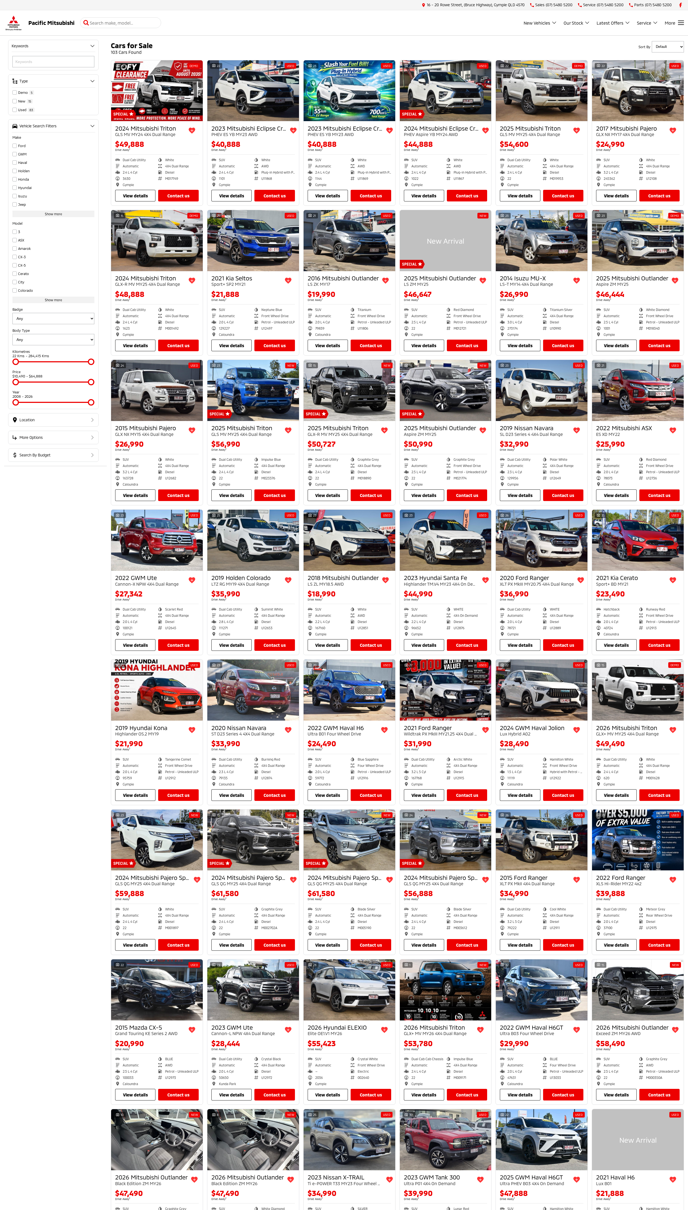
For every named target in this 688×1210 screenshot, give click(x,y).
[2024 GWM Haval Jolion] (541, 690)
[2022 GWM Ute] (157, 540)
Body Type (21, 330)
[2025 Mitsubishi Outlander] (445, 240)
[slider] (15, 362)
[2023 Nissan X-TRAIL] (349, 1139)
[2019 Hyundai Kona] (157, 690)
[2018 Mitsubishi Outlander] (349, 540)
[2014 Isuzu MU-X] (541, 240)
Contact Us (178, 195)
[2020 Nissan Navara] (253, 690)
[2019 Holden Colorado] (253, 540)
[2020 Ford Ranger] (541, 540)
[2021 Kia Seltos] (253, 240)
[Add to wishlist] (192, 131)
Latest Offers (610, 22)
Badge (17, 309)
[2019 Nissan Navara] (541, 390)
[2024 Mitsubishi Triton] (157, 90)
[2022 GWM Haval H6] (349, 690)
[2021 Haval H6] (638, 1139)
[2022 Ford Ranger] (638, 840)
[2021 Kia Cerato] (638, 540)
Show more (53, 214)
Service (644, 22)
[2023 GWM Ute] (253, 989)
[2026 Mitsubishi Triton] (638, 690)
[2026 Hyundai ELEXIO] (349, 989)
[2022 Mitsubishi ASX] (638, 390)
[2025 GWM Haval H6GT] (541, 1139)
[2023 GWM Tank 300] (445, 1139)
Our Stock (573, 22)
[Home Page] (13, 22)
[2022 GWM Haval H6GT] (541, 989)
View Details (135, 195)
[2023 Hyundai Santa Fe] (445, 540)
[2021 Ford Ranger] (445, 690)
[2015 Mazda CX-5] (157, 989)
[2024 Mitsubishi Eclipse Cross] (445, 90)
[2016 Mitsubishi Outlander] (349, 240)
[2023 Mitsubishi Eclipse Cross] (253, 90)
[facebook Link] (680, 5)
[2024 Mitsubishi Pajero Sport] (157, 840)
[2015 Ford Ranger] (541, 840)
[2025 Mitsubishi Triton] (541, 90)
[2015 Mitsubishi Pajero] (157, 390)
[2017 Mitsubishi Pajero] (638, 90)
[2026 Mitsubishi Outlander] (638, 989)
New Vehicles (537, 22)
